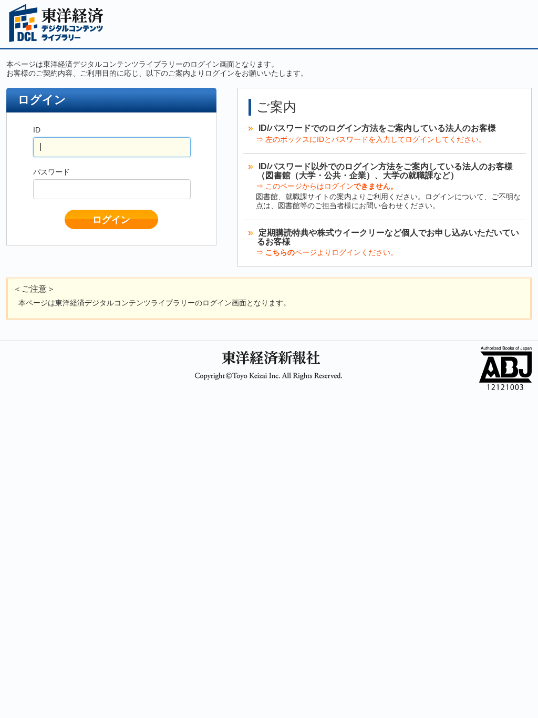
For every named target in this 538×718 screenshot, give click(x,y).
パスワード (51, 172)
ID (36, 130)
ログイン (111, 219)
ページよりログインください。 (331, 252)
